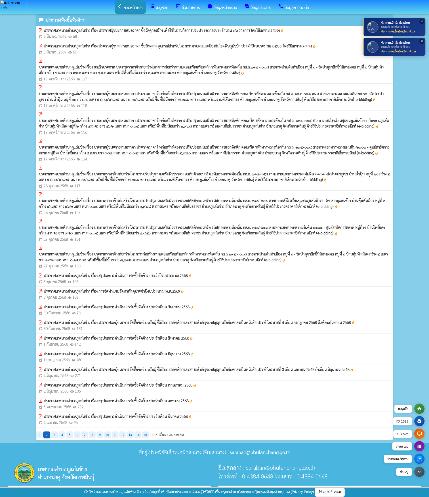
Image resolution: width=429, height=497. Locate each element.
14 (137, 435)
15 (145, 435)
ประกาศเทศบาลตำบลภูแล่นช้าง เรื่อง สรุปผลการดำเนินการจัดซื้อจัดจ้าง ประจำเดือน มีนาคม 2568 (118, 416)
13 (130, 435)
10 (107, 435)
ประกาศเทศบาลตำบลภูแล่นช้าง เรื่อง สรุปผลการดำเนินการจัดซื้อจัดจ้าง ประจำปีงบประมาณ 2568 (118, 275)
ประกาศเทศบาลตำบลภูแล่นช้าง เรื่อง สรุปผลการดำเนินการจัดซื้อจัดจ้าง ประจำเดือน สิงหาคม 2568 (118, 338)
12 (122, 435)
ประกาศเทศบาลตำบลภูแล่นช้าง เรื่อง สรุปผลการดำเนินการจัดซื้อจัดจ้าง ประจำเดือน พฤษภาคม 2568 (120, 384)
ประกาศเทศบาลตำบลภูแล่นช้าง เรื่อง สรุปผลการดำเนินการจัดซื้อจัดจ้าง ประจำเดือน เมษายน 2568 (118, 400)
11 (115, 435)
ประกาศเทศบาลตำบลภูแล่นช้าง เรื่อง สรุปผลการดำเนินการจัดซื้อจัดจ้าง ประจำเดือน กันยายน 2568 (118, 306)
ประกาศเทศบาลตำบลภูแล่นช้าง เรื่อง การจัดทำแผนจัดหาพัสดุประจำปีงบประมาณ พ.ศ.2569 (114, 291)
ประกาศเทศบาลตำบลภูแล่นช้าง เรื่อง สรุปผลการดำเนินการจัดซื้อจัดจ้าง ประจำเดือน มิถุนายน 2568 (119, 353)
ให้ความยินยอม (330, 492)
